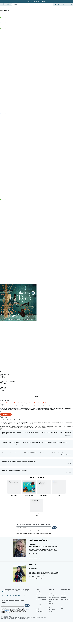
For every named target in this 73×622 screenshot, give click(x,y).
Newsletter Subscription (41, 597)
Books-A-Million (17, 402)
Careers (50, 601)
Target (39, 402)
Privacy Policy (63, 593)
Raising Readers (52, 609)
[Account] (67, 4)
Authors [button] (14, 8)
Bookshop (24, 402)
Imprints (31, 8)
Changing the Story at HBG (41, 602)
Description (2, 404)
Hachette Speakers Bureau (54, 599)
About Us (38, 591)
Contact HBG (51, 603)
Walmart (44, 402)
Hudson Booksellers (32, 402)
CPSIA (62, 606)
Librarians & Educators (53, 595)
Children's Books (3, 417)
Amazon (2, 402)
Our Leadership (39, 593)
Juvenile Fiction (3, 419)
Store (26, 8)
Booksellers (51, 611)
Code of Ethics (63, 597)
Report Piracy (63, 602)
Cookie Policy (63, 595)
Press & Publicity (39, 611)
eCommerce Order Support (54, 597)
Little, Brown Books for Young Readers (7, 381)
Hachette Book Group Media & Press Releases (40, 608)
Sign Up (54, 527)
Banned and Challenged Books (41, 600)
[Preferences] (64, 4)
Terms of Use (63, 591)
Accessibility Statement (41, 604)
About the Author (3, 420)
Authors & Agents (52, 591)
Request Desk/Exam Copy (6, 414)
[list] (36, 327)
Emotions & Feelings (18, 419)
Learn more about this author (35, 558)
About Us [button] (38, 8)
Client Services (51, 593)
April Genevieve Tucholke (6, 373)
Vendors (50, 607)
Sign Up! (59, 4)
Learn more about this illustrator (36, 578)
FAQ (49, 605)
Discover (20, 8)
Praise (1, 428)
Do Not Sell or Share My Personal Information (65, 600)
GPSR (62, 608)
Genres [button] (8, 8)
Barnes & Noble (9, 402)
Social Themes (10, 419)
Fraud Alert (63, 604)
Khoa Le (7, 374)
